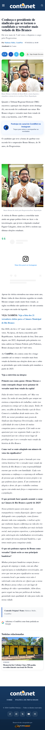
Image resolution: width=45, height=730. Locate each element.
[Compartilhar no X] (16, 54)
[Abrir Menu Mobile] (3, 5)
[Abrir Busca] (42, 5)
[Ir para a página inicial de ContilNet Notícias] (22, 693)
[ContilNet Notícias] (22, 5)
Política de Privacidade (26, 700)
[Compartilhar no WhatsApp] (22, 54)
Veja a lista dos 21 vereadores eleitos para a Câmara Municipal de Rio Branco (21, 319)
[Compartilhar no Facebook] (11, 54)
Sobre (9, 700)
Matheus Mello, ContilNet (14, 42)
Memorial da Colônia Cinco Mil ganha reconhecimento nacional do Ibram (19, 666)
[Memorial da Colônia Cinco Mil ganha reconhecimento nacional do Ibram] (22, 648)
